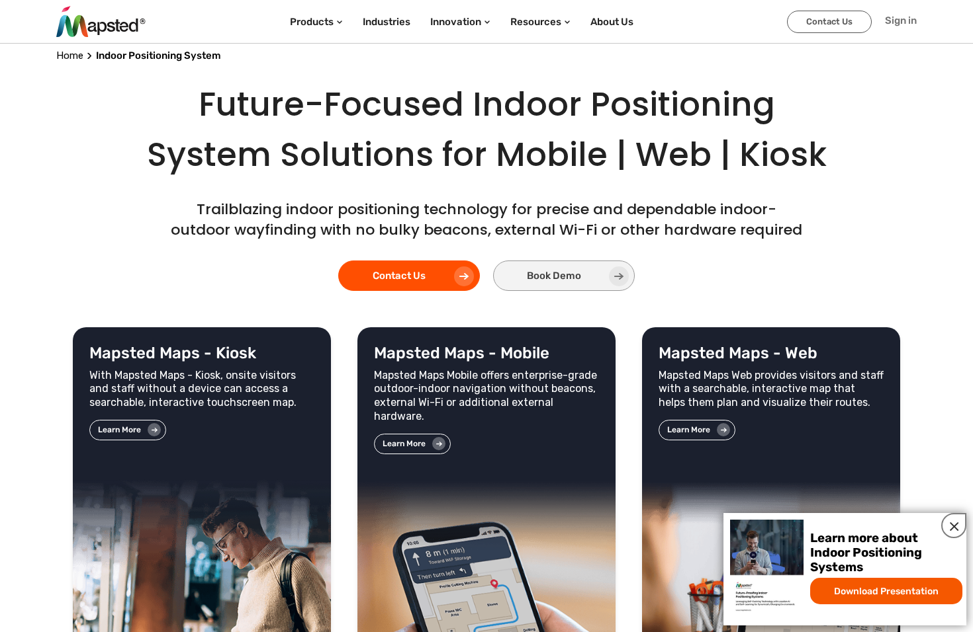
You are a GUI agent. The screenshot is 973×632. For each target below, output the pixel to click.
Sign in (901, 20)
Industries (386, 22)
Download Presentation (886, 591)
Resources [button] (535, 22)
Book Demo (554, 276)
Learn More (119, 429)
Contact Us (829, 21)
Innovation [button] (455, 22)
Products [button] (312, 22)
